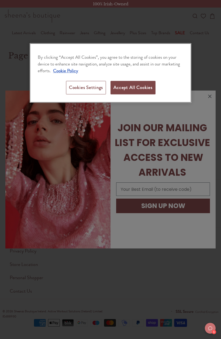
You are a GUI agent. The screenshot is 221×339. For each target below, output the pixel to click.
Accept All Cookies (133, 87)
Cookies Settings (86, 87)
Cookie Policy (65, 70)
